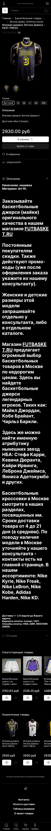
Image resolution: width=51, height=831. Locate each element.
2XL (44, 102)
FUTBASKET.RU (25, 231)
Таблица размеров (24, 808)
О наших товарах (24, 813)
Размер (5, 98)
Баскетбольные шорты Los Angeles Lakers (10, 681)
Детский (8, 102)
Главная (6, 18)
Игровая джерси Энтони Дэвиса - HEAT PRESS (10, 743)
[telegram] (25, 789)
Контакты (23, 799)
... (4, 21)
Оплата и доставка (24, 804)
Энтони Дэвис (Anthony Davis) (26, 21)
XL (36, 102)
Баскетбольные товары (28, 18)
